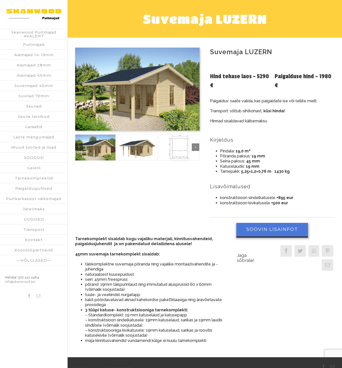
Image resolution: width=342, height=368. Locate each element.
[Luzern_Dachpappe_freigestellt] (137, 147)
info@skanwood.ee (20, 282)
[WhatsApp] (313, 251)
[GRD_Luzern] (179, 147)
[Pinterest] (327, 251)
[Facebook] (286, 251)
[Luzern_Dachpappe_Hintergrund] (137, 49)
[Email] (327, 265)
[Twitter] (300, 251)
